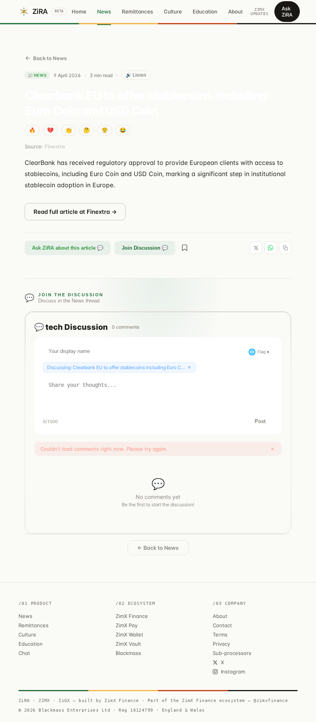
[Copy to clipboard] (285, 248)
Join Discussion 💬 (145, 248)
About (235, 11)
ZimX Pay (127, 625)
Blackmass (128, 653)
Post (260, 421)
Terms (220, 634)
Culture (173, 11)
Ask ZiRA (287, 11)
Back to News (50, 58)
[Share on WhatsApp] (270, 248)
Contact (222, 625)
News (104, 11)
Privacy (221, 644)
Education (205, 11)
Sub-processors (232, 653)
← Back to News (158, 547)
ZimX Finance (132, 616)
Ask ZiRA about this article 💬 (67, 248)
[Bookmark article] (184, 247)
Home (79, 11)
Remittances (137, 11)
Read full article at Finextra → (75, 211)
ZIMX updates (259, 11)
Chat (24, 653)
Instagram (233, 671)
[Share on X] (256, 248)
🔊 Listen (136, 75)
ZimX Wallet (129, 634)
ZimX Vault (128, 644)
